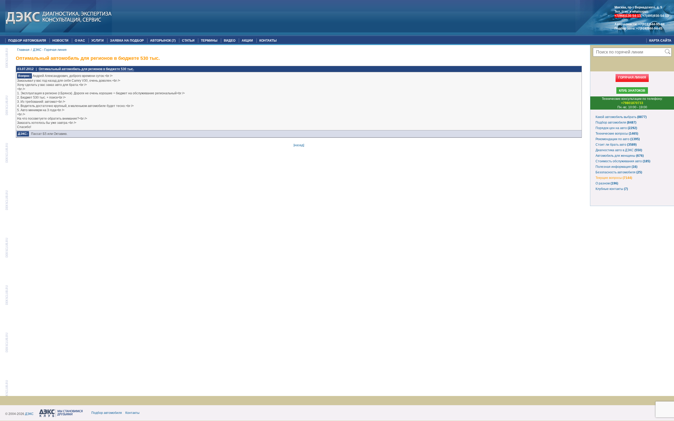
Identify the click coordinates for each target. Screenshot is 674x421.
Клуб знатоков (632, 90)
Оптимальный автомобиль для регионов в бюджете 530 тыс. (86, 69)
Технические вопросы (617, 133)
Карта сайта (660, 40)
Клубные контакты (612, 189)
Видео (229, 40)
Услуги (97, 40)
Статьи (188, 40)
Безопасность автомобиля (619, 172)
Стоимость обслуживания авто (623, 161)
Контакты (268, 40)
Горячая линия (632, 77)
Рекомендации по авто (618, 139)
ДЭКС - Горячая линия (50, 50)
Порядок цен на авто (616, 128)
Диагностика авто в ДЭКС (619, 150)
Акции (247, 40)
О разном (607, 183)
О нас (80, 40)
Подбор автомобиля (27, 40)
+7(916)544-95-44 (651, 24)
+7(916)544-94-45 (649, 28)
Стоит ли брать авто (616, 144)
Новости (60, 40)
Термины (209, 40)
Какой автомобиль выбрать (621, 117)
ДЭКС (29, 414)
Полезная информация (616, 167)
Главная (23, 50)
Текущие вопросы (614, 178)
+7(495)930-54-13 (655, 16)
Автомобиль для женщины (620, 156)
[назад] (299, 145)
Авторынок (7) (163, 40)
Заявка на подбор (127, 40)
